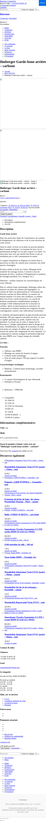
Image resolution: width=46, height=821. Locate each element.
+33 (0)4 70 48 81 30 (18, 3)
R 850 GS (24, 207)
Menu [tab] (6, 760)
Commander (15, 748)
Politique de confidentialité (13, 736)
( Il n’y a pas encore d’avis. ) (10, 198)
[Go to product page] (25, 461)
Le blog (7, 48)
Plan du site (8, 734)
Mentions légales (10, 738)
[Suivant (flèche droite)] (3, 820)
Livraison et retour (10, 703)
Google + (28, 216)
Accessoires (4, 209)
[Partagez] (5, 818)
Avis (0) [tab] (7, 224)
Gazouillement (12, 216)
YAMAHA (8, 30)
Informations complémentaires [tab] (15, 222)
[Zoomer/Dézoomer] (1, 818)
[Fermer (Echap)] (7, 818)
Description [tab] (8, 220)
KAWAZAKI (9, 34)
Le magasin (8, 46)
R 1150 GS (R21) (24, 205)
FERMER (42, 3)
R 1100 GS (13, 205)
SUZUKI (7, 38)
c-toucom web (5, 742)
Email (34, 216)
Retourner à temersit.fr (8, 1)
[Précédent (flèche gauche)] (1, 820)
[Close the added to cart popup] (21, 748)
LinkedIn (21, 216)
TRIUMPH (8, 36)
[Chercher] (38, 754)
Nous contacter (9, 50)
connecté (15, 451)
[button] (3, 7)
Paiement (7, 705)
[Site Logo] (8, 5)
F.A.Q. (6, 699)
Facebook (3, 216)
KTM (6, 40)
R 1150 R (16, 207)
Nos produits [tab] (9, 758)
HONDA (7, 32)
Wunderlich (13, 209)
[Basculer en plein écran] (3, 818)
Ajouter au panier (6, 214)
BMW (6, 28)
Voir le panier (5, 748)
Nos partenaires (9, 44)
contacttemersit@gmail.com (10, 668)
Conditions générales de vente (15, 701)
